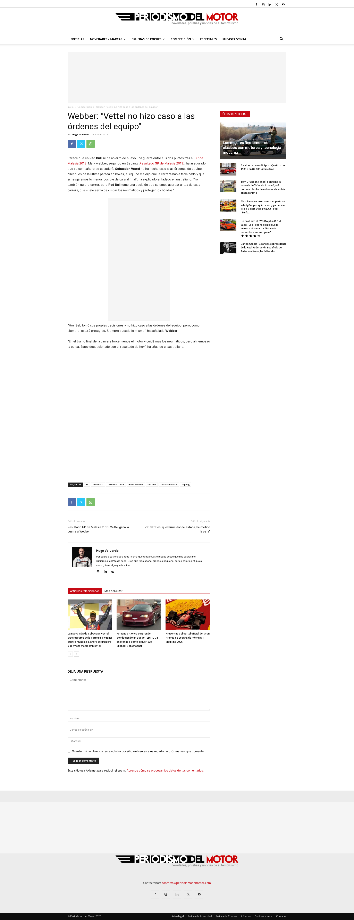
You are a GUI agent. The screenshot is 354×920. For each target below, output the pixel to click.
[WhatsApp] (90, 144)
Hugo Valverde (80, 134)
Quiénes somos (263, 916)
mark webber (135, 484)
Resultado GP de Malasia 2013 (161, 163)
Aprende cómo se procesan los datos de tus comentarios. (165, 770)
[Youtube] (283, 4)
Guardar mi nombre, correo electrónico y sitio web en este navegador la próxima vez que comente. (138, 751)
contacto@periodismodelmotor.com (186, 883)
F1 (87, 484)
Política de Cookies (226, 916)
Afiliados (246, 916)
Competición (181, 39)
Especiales (208, 39)
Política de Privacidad (200, 916)
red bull (152, 484)
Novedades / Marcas (106, 39)
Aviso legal (177, 916)
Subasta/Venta (234, 39)
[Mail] (114, 572)
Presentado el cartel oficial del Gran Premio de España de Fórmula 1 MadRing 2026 (188, 637)
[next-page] (76, 654)
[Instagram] (263, 4)
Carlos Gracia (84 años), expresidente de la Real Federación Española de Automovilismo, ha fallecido (263, 247)
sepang (185, 484)
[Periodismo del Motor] (177, 21)
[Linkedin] (270, 4)
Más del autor (113, 591)
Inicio (71, 107)
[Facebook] (256, 4)
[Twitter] (276, 4)
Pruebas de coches (146, 39)
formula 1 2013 (116, 484)
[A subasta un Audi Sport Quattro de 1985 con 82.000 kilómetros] (228, 169)
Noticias (77, 39)
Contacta (281, 916)
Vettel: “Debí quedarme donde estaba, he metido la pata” (177, 529)
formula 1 (98, 484)
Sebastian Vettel (168, 484)
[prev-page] (70, 654)
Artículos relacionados (85, 591)
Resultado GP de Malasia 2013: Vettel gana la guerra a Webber (98, 529)
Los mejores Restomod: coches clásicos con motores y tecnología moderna (252, 147)
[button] (281, 39)
